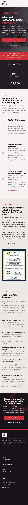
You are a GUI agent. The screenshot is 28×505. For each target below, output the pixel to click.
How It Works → (12, 190)
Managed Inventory (7, 464)
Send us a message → (7, 492)
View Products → (13, 138)
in (3, 447)
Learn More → (12, 165)
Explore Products (14, 45)
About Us (4, 466)
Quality (4, 469)
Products (4, 457)
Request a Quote (14, 40)
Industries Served (7, 459)
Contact (4, 474)
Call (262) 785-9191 (14, 422)
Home (3, 454)
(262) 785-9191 (5, 487)
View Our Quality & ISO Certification (10, 244)
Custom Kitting (6, 462)
